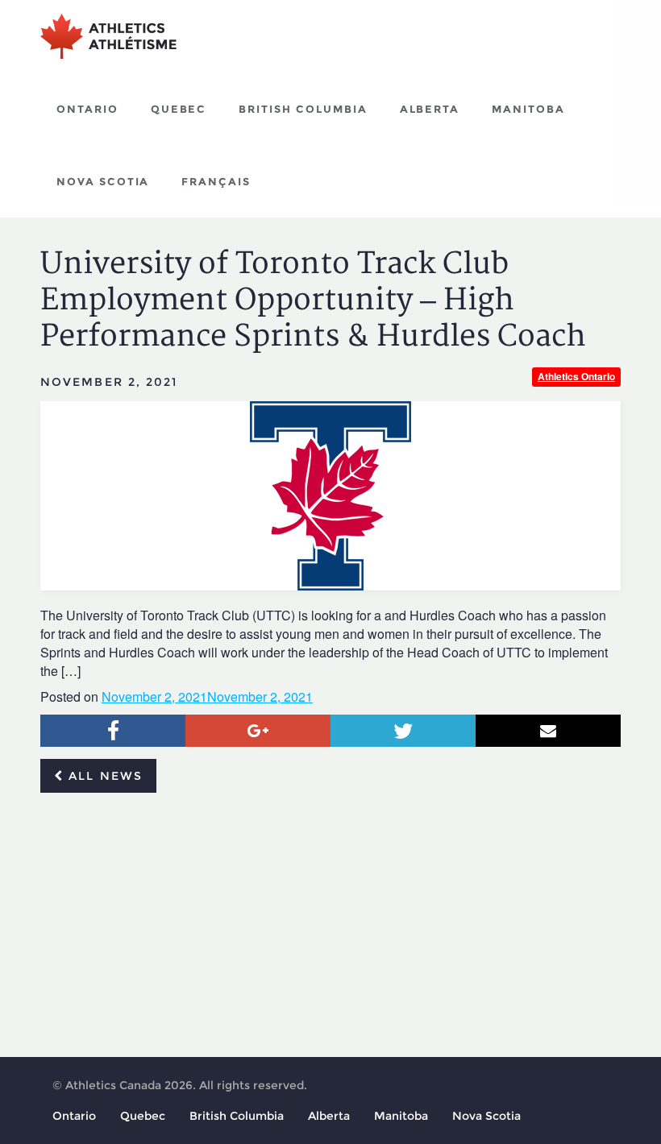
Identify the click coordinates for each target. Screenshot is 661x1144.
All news (103, 776)
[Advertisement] (330, 925)
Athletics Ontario (576, 376)
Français (216, 181)
